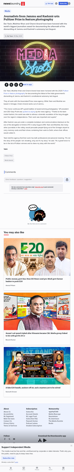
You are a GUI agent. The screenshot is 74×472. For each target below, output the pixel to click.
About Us (7, 412)
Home (10, 468)
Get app (50, 3)
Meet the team (9, 419)
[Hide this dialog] (71, 446)
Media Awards (9, 160)
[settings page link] (56, 3)
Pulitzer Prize (9, 156)
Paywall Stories (32, 421)
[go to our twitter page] (9, 439)
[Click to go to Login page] (69, 3)
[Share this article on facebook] (7, 85)
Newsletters (53, 416)
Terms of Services (10, 426)
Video (23, 468)
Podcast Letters (32, 423)
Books (51, 423)
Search (50, 469)
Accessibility (8, 414)
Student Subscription (34, 426)
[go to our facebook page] (5, 439)
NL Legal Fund (31, 416)
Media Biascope (55, 414)
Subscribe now (8, 458)
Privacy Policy (9, 423)
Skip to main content (13, 13)
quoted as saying (29, 112)
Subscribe (63, 3)
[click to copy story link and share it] (21, 85)
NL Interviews (54, 419)
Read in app (27, 84)
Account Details (32, 414)
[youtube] (14, 439)
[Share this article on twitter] (11, 85)
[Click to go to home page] (14, 4)
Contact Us (8, 421)
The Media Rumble (56, 421)
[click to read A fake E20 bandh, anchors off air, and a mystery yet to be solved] (37, 366)
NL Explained (9, 416)
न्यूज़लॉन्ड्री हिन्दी (53, 412)
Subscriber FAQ (32, 419)
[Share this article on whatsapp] (16, 85)
